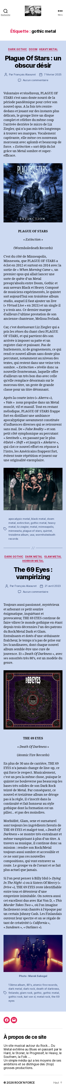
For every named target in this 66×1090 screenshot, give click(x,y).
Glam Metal (53, 556)
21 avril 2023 (53, 586)
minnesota (15, 530)
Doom (33, 49)
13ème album (16, 984)
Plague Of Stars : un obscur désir (33, 61)
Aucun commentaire (35, 80)
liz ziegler (23, 526)
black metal (38, 518)
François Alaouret (25, 74)
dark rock (29, 988)
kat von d (30, 996)
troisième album (18, 534)
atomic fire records (45, 984)
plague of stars (32, 530)
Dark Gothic (17, 49)
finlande (13, 992)
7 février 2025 (53, 74)
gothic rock (15, 996)
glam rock (26, 992)
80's (29, 984)
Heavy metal (48, 49)
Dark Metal (33, 556)
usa (32, 534)
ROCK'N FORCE (24, 1082)
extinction (23, 523)
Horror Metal (33, 560)
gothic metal (38, 523)
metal (33, 526)
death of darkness (47, 988)
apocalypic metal (19, 518)
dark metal (15, 988)
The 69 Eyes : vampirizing (33, 573)
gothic (38, 992)
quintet (47, 530)
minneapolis (45, 526)
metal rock (43, 996)
